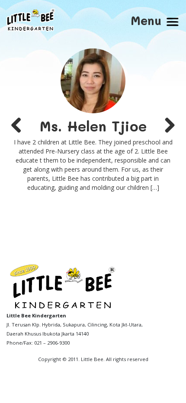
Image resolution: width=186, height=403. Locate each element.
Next (166, 125)
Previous (19, 125)
